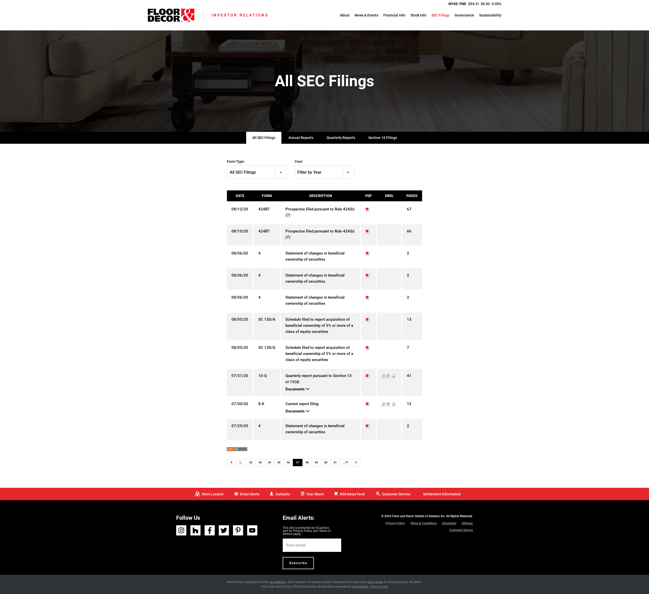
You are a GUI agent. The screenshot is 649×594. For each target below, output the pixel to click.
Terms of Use (379, 586)
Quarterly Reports (341, 138)
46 (288, 462)
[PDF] (368, 209)
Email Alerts (249, 494)
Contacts (283, 494)
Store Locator (213, 494)
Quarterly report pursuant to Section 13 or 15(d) (318, 378)
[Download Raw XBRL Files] (394, 375)
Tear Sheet (315, 494)
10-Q (262, 375)
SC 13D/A (266, 319)
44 (269, 462)
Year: (299, 161)
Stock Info (418, 15)
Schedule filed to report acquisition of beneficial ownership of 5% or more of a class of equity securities (319, 325)
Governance (464, 15)
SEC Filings (440, 15)
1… (241, 462)
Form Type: (236, 161)
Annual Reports (301, 138)
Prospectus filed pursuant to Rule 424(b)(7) (319, 212)
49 (316, 462)
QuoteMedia (277, 582)
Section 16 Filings (382, 138)
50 (325, 462)
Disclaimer (449, 523)
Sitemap (467, 523)
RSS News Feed (352, 494)
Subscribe (298, 563)
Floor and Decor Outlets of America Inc (418, 516)
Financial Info (394, 15)
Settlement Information (442, 494)
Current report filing (302, 404)
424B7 (264, 209)
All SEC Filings (263, 138)
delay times (375, 582)
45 (278, 462)
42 (250, 462)
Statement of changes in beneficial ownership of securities (315, 256)
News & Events (366, 15)
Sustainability (490, 15)
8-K (261, 404)
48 (307, 462)
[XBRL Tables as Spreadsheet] (389, 375)
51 (335, 462)
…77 (345, 462)
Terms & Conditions (423, 523)
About (345, 15)
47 (297, 462)
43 (260, 462)
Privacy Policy (302, 531)
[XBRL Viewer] (384, 375)
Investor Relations (239, 15)
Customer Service (396, 494)
